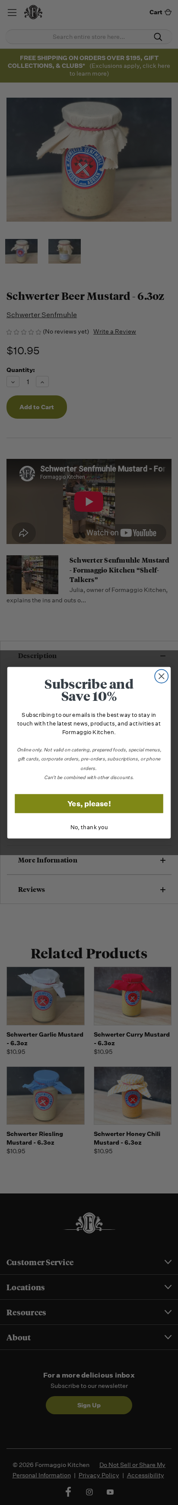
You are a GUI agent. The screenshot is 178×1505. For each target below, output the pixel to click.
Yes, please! (89, 803)
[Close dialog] (161, 676)
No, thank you (89, 827)
